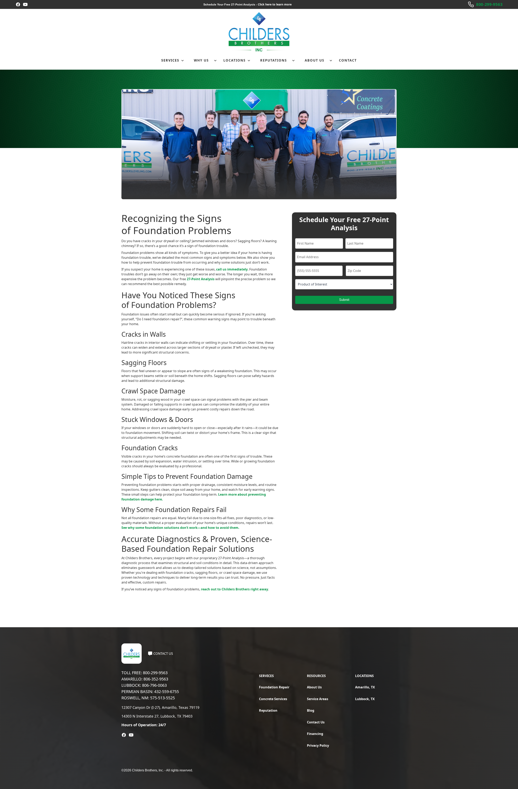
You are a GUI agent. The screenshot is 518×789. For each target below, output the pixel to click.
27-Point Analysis (200, 279)
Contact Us (316, 722)
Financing (315, 734)
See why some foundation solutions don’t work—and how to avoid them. (180, 527)
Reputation (268, 710)
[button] (172, 60)
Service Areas (317, 699)
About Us (314, 687)
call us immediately (232, 269)
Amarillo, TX (365, 687)
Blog (310, 710)
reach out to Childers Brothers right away (234, 589)
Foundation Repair (274, 687)
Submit (344, 299)
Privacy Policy (318, 745)
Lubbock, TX (365, 699)
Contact (348, 60)
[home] (259, 31)
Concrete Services (273, 699)
